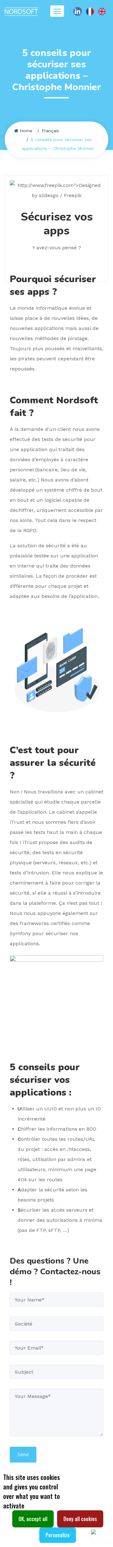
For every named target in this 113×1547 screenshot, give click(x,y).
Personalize (58, 1535)
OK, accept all (33, 1519)
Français (50, 130)
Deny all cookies (80, 1519)
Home (26, 130)
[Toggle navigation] (57, 11)
